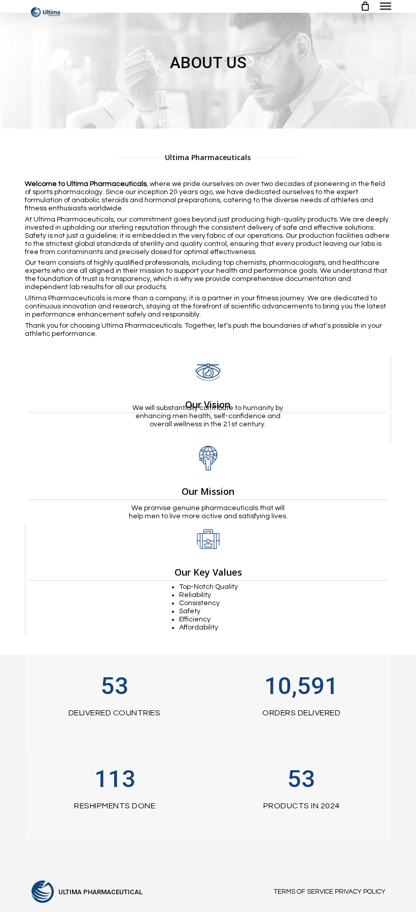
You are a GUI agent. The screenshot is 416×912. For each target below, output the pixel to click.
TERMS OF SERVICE (303, 891)
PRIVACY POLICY (360, 891)
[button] (385, 6)
